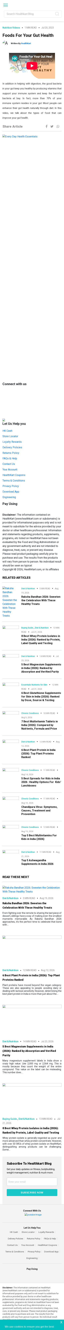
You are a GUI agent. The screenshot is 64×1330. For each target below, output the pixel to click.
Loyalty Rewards (12, 441)
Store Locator (10, 436)
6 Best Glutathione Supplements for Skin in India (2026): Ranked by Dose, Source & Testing (41, 696)
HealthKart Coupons (13, 475)
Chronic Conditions (30, 713)
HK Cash (7, 430)
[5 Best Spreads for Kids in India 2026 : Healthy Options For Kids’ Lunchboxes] (10, 772)
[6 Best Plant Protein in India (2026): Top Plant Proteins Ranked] (10, 743)
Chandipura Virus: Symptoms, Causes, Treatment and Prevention (39, 810)
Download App (10, 491)
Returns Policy (10, 452)
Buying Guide (27, 628)
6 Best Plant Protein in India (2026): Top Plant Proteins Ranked (38, 753)
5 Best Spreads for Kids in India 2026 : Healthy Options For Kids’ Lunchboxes (41, 782)
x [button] (61, 1321)
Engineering (9, 497)
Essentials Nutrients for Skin (34, 685)
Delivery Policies (12, 447)
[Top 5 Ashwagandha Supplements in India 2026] (10, 854)
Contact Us (8, 464)
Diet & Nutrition (28, 588)
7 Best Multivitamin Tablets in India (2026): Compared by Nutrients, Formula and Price (39, 725)
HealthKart (26, 43)
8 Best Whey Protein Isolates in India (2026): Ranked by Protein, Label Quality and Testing (40, 639)
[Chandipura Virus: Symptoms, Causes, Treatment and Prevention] (10, 800)
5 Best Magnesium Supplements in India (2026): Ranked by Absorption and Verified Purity (41, 668)
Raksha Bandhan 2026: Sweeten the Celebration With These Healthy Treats (40, 600)
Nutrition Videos (11, 27)
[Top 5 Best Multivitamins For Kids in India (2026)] (10, 828)
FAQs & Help (9, 458)
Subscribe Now (32, 1192)
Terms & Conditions (13, 480)
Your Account (9, 469)
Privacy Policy (10, 486)
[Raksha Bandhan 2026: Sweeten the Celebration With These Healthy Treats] (10, 601)
